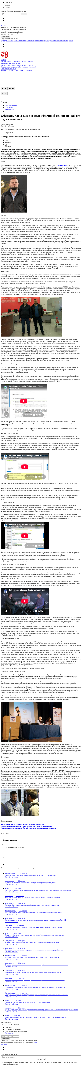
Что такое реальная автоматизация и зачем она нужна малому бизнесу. (26, 826)
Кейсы (24, 41)
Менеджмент (50, 41)
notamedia (4, 1044)
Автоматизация (40, 41)
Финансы (58, 41)
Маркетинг (30, 41)
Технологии (18, 41)
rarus (35, 1042)
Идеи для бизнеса (7, 41)
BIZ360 (3, 25)
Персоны (65, 41)
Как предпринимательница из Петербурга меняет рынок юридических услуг (28, 828)
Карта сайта (9, 1033)
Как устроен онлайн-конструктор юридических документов (22, 824)
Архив (71, 41)
